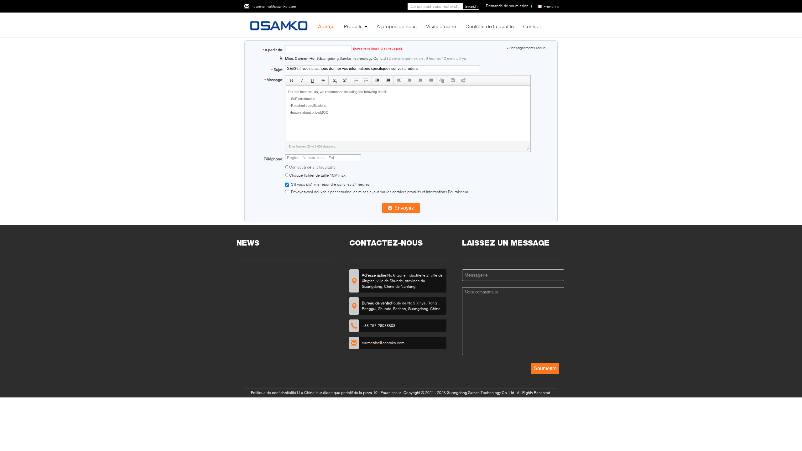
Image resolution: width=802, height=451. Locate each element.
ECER (413, 398)
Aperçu (326, 26)
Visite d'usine (441, 26)
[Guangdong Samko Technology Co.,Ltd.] (279, 24)
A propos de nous (397, 26)
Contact (532, 26)
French (550, 6)
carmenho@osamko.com (274, 6)
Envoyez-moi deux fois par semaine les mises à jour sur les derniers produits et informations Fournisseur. (379, 191)
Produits (353, 26)
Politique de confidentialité (273, 392)
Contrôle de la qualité (490, 26)
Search (471, 6)
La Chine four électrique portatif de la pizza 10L (339, 392)
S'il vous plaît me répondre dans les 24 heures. (330, 184)
